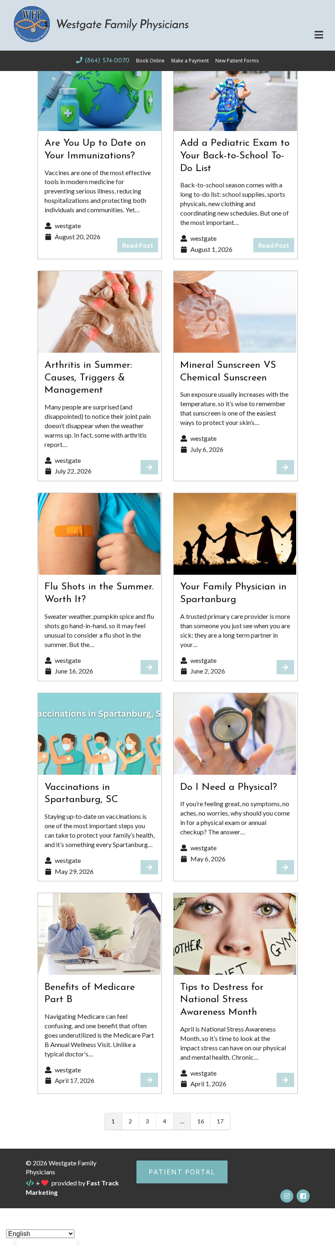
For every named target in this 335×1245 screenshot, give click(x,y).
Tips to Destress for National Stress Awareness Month (222, 1000)
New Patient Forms (237, 60)
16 (200, 1121)
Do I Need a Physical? (228, 787)
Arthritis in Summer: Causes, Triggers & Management (88, 378)
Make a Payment (190, 60)
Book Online (150, 60)
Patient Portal (182, 1171)
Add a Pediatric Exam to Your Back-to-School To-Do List (235, 155)
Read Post (137, 245)
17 (220, 1121)
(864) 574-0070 (107, 61)
